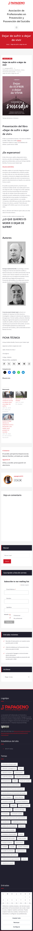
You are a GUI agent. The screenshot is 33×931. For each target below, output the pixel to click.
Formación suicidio (17, 814)
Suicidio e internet (23, 846)
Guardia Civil (5, 822)
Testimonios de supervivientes (10, 859)
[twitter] (9, 364)
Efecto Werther (19, 797)
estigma (13, 805)
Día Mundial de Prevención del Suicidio (12, 789)
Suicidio (12, 846)
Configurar (16, 927)
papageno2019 (9, 68)
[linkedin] (14, 364)
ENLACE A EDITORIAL (8, 167)
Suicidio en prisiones (7, 851)
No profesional (18, 618)
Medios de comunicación (9, 826)
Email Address (11, 589)
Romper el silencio (7, 842)
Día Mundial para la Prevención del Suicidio (14, 793)
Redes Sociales (22, 838)
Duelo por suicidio (25, 781)
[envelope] (19, 364)
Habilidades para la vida (19, 822)
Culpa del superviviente (22, 776)
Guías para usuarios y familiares (11, 70)
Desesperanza (6, 781)
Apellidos (9, 607)
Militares (21, 826)
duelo (15, 781)
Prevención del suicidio (9, 71)
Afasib (20, 768)
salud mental (19, 842)
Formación (5, 814)
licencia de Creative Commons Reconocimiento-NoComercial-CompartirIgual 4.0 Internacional (15, 733)
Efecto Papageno (7, 797)
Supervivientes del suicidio (9, 855)
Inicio (7, 44)
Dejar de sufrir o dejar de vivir (19, 44)
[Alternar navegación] (16, 27)
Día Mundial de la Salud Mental (10, 785)
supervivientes (21, 851)
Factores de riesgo (19, 809)
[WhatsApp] (29, 364)
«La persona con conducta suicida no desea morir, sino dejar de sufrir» (7, 402)
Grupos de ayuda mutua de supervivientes (14, 818)
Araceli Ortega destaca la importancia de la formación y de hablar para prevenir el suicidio (7, 426)
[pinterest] (24, 364)
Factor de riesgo (6, 809)
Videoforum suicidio (7, 863)
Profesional (17, 615)
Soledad (4, 846)
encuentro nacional (7, 801)
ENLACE (19, 140)
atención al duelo (7, 772)
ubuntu (24, 859)
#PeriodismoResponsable (9, 764)
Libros (22, 70)
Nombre (8, 598)
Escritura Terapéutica (22, 801)
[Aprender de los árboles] (21, 394)
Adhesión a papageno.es (9, 768)
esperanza (5, 805)
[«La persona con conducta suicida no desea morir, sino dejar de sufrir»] (8, 394)
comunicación (19, 772)
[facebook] (4, 364)
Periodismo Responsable (9, 834)
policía (21, 834)
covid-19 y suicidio (7, 776)
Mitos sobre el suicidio (8, 830)
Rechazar (16, 922)
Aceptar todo (16, 918)
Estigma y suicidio (24, 805)
